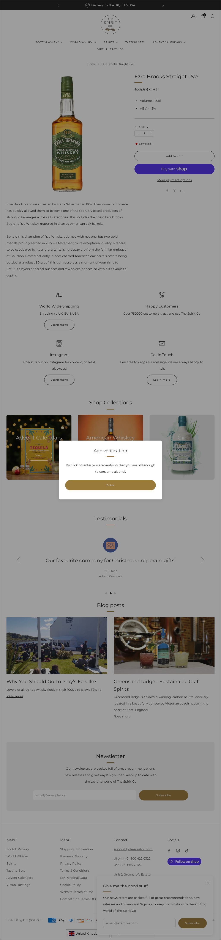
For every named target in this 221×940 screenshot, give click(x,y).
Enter (110, 485)
